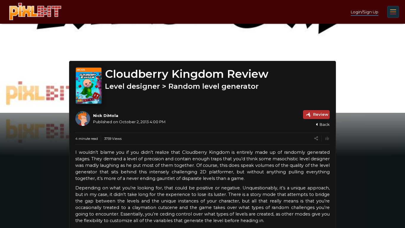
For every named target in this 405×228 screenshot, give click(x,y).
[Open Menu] (393, 12)
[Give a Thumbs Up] (327, 138)
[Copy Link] (316, 138)
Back (325, 124)
